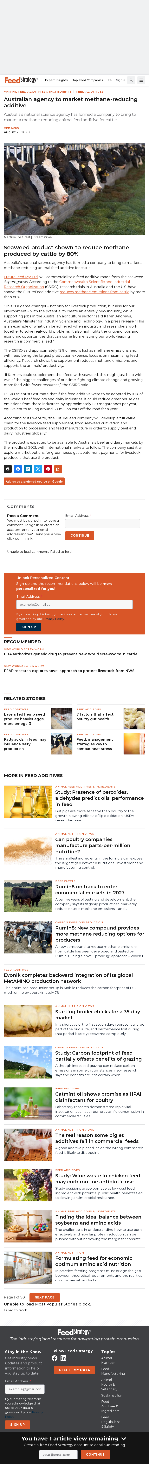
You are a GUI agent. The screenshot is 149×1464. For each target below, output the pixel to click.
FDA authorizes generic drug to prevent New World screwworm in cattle (71, 654)
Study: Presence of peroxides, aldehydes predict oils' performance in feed (99, 798)
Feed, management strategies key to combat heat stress (94, 744)
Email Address (78, 515)
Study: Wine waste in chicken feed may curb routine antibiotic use (97, 1179)
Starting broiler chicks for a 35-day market (97, 1015)
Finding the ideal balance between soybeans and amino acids (98, 1220)
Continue (95, 1454)
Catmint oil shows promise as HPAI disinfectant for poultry (98, 1097)
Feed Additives (89, 91)
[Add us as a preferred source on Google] (58, 469)
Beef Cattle (65, 881)
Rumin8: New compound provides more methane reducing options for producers (99, 934)
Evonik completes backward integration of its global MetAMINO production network (68, 978)
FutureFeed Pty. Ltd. (21, 277)
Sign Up (29, 627)
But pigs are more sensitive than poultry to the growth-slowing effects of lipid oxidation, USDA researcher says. (94, 815)
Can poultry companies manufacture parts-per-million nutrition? (92, 845)
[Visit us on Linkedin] (63, 1358)
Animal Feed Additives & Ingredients (38, 91)
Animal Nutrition (69, 1252)
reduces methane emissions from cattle (94, 292)
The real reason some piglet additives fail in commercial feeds (97, 1138)
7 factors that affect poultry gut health (94, 716)
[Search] (131, 80)
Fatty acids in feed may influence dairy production (25, 744)
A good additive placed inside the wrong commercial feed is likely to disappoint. (100, 1150)
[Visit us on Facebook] (54, 1358)
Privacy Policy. (54, 619)
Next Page (45, 1297)
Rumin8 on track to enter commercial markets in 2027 (90, 889)
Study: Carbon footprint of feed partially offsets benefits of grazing (98, 1056)
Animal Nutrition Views (74, 833)
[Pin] (48, 469)
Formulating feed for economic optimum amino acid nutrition (93, 1261)
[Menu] (141, 80)
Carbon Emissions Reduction (79, 922)
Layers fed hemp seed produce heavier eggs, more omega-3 (24, 719)
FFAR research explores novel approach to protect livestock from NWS (69, 671)
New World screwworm (24, 649)
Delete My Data (74, 1370)
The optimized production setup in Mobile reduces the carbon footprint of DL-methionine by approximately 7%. (70, 990)
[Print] (8, 469)
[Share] (18, 469)
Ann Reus (11, 128)
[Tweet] (38, 469)
